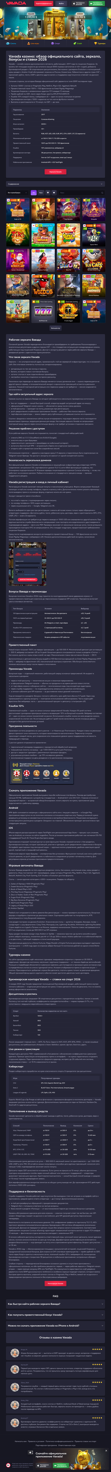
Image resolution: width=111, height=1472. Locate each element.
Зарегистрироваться (44, 3)
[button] (2, 23)
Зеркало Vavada (55, 172)
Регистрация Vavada (55, 1283)
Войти (61, 3)
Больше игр (55, 328)
